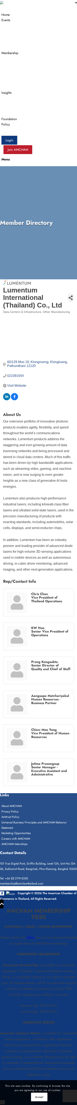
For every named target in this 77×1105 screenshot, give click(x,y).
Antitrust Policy (10, 817)
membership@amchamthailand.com (21, 883)
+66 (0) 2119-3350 (16, 878)
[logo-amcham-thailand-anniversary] (15, 3)
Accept (39, 1097)
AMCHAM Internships (14, 844)
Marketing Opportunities (16, 833)
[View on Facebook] (14, 399)
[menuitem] (39, 14)
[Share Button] (70, 297)
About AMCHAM (11, 806)
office (30, 937)
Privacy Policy (9, 811)
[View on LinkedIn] (6, 399)
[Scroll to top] (1, 904)
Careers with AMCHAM (15, 839)
